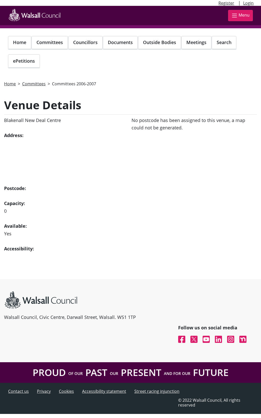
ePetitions (24, 61)
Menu (244, 15)
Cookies (66, 391)
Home (19, 42)
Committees (49, 42)
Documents (120, 42)
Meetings (196, 42)
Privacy (44, 391)
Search (224, 42)
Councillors (85, 42)
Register (226, 3)
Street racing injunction (156, 391)
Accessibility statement (104, 391)
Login (248, 3)
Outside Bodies (159, 42)
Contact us (18, 391)
